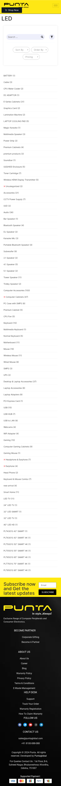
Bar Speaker (11, 219)
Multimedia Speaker (14, 134)
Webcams (10, 427)
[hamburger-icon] (55, 5)
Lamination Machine (14, 114)
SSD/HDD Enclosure (14, 167)
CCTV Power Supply (15, 199)
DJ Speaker (11, 232)
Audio (8, 212)
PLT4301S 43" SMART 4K (17, 537)
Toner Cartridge (12, 173)
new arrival (10, 485)
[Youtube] (30, 725)
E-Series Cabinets (14, 101)
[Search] (42, 37)
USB (8, 407)
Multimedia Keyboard (15, 329)
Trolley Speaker (12, 284)
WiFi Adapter (11, 433)
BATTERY (9, 75)
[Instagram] (36, 725)
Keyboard (10, 323)
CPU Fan (9, 316)
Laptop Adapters (13, 394)
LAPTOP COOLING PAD (16, 121)
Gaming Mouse (12, 453)
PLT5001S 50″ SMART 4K (17, 544)
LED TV (9, 498)
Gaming (9, 440)
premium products (14, 154)
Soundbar (10, 160)
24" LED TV (10, 505)
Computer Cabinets (17, 297)
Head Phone (11, 472)
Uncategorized (14, 186)
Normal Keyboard (13, 336)
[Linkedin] (41, 725)
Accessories (11, 193)
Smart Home (11, 492)
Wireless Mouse (13, 355)
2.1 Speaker (11, 258)
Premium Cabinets (14, 147)
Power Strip (10, 140)
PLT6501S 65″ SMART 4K (17, 557)
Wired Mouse (11, 362)
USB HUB (9, 414)
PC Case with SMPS (14, 303)
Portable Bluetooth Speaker (18, 245)
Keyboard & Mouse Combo (17, 479)
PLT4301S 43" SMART (15, 531)
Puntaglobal (40, 755)
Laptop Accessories (14, 388)
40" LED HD (11, 524)
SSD (7, 206)
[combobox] (21, 50)
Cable (8, 82)
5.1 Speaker (11, 271)
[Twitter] (25, 725)
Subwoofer (10, 251)
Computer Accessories (17, 290)
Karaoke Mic (11, 238)
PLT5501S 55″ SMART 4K (17, 550)
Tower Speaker (13, 277)
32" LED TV (10, 518)
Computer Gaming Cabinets (18, 446)
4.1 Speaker (11, 264)
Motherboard (12, 342)
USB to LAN (11, 420)
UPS (7, 375)
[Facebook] (20, 725)
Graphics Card (12, 108)
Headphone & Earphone (18, 459)
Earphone (12, 466)
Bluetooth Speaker (14, 225)
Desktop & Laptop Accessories (20, 381)
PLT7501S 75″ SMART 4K (17, 563)
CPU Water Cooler (13, 88)
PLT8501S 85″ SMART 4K (17, 570)
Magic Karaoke (12, 127)
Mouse (9, 349)
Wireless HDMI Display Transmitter (21, 180)
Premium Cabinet (13, 310)
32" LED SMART (12, 511)
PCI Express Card (13, 401)
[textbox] (19, 50)
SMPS (8, 368)
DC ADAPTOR (11, 95)
